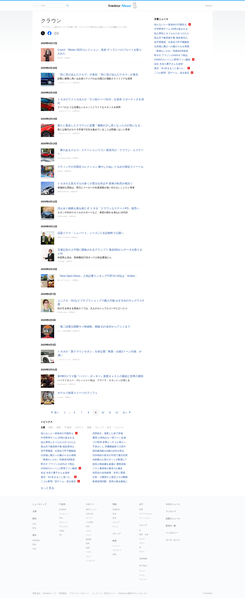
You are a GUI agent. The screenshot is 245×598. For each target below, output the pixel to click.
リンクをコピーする (56, 33)
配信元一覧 (171, 526)
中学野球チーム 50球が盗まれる (57, 437)
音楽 (114, 514)
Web (61, 518)
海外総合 (36, 540)
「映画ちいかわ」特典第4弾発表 (58, 459)
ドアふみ (135, 6)
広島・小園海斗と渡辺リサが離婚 (110, 477)
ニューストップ (39, 504)
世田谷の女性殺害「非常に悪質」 (110, 472)
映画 (114, 541)
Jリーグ (89, 518)
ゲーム (142, 575)
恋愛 (141, 509)
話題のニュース (173, 518)
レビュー (116, 546)
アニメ (142, 571)
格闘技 (88, 539)
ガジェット (63, 522)
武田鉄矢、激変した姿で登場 (107, 433)
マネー (142, 543)
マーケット (63, 514)
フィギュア (90, 561)
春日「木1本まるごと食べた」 (56, 477)
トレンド (119, 427)
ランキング (171, 511)
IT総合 (61, 531)
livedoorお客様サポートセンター (133, 593)
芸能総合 (116, 509)
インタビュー (172, 533)
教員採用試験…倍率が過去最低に (110, 481)
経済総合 (62, 509)
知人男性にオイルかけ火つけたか (58, 442)
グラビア (116, 522)
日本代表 (89, 514)
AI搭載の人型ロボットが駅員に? (109, 459)
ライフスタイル (145, 514)
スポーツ (79, 427)
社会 (34, 524)
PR (60, 535)
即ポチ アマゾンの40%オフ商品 (57, 464)
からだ (142, 539)
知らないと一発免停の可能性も (57, 433)
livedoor (208, 6)
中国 (34, 549)
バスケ (88, 552)
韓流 (114, 518)
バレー (88, 556)
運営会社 (36, 593)
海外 (58, 427)
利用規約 (63, 593)
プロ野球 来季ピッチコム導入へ (109, 442)
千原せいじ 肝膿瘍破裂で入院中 (109, 446)
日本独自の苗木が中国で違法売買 (110, 455)
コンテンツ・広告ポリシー (104, 593)
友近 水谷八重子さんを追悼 (55, 472)
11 (110, 412)
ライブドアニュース (119, 5)
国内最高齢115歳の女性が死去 (108, 451)
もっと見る (47, 488)
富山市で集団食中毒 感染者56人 (57, 446)
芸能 (89, 427)
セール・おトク (173, 540)
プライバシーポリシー (79, 593)
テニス (88, 535)
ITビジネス (63, 526)
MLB (88, 526)
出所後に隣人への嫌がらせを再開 (58, 455)
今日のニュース (173, 504)
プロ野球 (89, 522)
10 (103, 412)
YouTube (143, 558)
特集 (114, 554)
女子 (109, 427)
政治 (34, 528)
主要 (43, 427)
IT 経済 (67, 427)
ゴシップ (99, 427)
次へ (125, 412)
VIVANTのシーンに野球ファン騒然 (59, 468)
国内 (51, 427)
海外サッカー (91, 509)
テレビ (115, 526)
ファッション (144, 518)
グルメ (142, 551)
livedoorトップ (49, 593)
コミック (142, 579)
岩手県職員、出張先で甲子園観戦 (58, 451)
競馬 (88, 543)
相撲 (88, 548)
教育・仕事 (143, 534)
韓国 (34, 544)
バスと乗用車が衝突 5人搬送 (107, 468)
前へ (56, 412)
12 (117, 412)
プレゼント (117, 550)
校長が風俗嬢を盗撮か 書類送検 (109, 464)
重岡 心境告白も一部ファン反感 (109, 437)
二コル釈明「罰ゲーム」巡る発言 (58, 481)
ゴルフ (88, 531)
